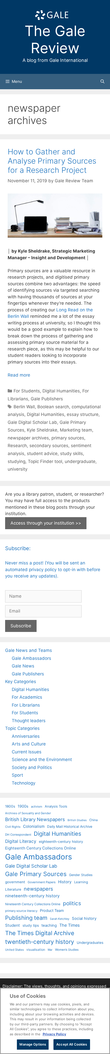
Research (17, 445)
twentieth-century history (39, 941)
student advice (42, 453)
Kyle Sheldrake (42, 430)
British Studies (77, 820)
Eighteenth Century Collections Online (40, 848)
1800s (10, 806)
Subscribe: (18, 548)
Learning (81, 882)
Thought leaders (29, 720)
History (65, 881)
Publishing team (26, 917)
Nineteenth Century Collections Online (32, 904)
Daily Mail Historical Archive (69, 826)
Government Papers (42, 882)
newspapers (38, 889)
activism (36, 806)
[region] (55, 1021)
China (93, 820)
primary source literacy (21, 911)
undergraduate (80, 461)
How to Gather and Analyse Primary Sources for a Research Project (52, 161)
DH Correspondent (18, 834)
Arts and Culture (29, 743)
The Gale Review (55, 39)
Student (12, 925)
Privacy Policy (54, 1034)
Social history (84, 918)
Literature (13, 889)
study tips (31, 925)
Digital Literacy (20, 841)
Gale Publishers (47, 398)
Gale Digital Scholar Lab (32, 422)
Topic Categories (22, 728)
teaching (49, 925)
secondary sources (48, 445)
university (17, 469)
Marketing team (76, 430)
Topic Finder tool (45, 461)
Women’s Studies (67, 949)
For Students (27, 390)
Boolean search (53, 406)
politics (72, 903)
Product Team (52, 910)
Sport (17, 775)
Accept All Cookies (71, 1044)
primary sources (67, 437)
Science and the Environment (42, 759)
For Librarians (26, 705)
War (50, 949)
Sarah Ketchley (59, 919)
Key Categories (20, 681)
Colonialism (34, 826)
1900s (23, 806)
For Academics (27, 697)
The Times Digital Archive (39, 933)
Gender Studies (81, 875)
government (15, 882)
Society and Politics (32, 767)
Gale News (23, 665)
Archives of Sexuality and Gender (28, 813)
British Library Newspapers (35, 819)
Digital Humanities (61, 390)
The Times (69, 925)
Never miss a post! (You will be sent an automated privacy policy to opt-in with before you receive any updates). (52, 569)
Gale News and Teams (28, 650)
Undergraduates (90, 942)
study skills (71, 453)
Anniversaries (26, 736)
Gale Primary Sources (36, 874)
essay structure (82, 414)
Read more (19, 375)
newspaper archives (28, 437)
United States (14, 949)
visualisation (35, 949)
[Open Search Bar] (102, 81)
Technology (23, 783)
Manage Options (32, 1044)
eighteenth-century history (61, 842)
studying (16, 461)
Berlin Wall (24, 406)
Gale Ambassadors (31, 658)
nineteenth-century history (32, 895)
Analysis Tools (56, 806)
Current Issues (26, 751)
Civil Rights (12, 827)
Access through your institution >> (45, 523)
